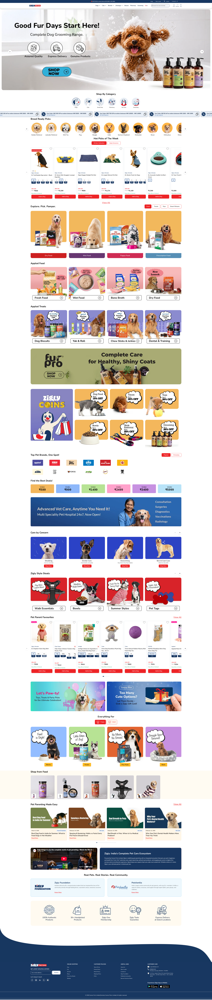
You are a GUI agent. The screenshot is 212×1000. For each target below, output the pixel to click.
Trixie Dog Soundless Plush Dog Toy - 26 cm (111, 650)
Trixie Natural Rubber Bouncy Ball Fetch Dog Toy (135, 650)
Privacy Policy (97, 969)
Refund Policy (97, 971)
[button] (98, 6)
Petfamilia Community (126, 976)
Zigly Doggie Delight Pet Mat (87, 175)
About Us (123, 967)
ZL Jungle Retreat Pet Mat (109, 175)
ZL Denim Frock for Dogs (132, 175)
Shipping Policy (97, 974)
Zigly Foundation (124, 974)
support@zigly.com (154, 966)
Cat (68, 969)
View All (106, 203)
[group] (76, 103)
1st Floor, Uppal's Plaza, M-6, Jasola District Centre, (161, 973)
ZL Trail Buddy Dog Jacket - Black (41, 175)
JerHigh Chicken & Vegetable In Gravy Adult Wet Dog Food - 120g (87, 650)
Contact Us (175, 1)
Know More (58, 892)
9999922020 (159, 970)
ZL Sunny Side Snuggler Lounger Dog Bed (65, 176)
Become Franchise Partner (126, 978)
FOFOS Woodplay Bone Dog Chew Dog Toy (157, 650)
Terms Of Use (97, 967)
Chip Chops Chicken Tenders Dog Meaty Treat (65, 650)
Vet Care (69, 971)
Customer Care (153, 964)
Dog (68, 967)
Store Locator (158, 1)
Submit (56, 972)
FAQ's (95, 976)
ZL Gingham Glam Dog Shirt (40, 649)
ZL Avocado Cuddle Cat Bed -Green (157, 176)
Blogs (152, 1)
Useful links (125, 964)
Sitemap (69, 978)
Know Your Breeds (71, 976)
